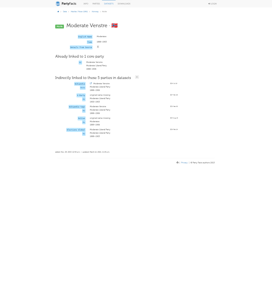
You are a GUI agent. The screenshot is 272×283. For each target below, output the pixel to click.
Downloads (124, 4)
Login (213, 4)
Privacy (184, 162)
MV (80, 62)
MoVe (82, 88)
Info (86, 4)
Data (65, 11)
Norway (95, 11)
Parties (96, 4)
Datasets (108, 4)
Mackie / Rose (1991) (79, 11)
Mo (84, 122)
